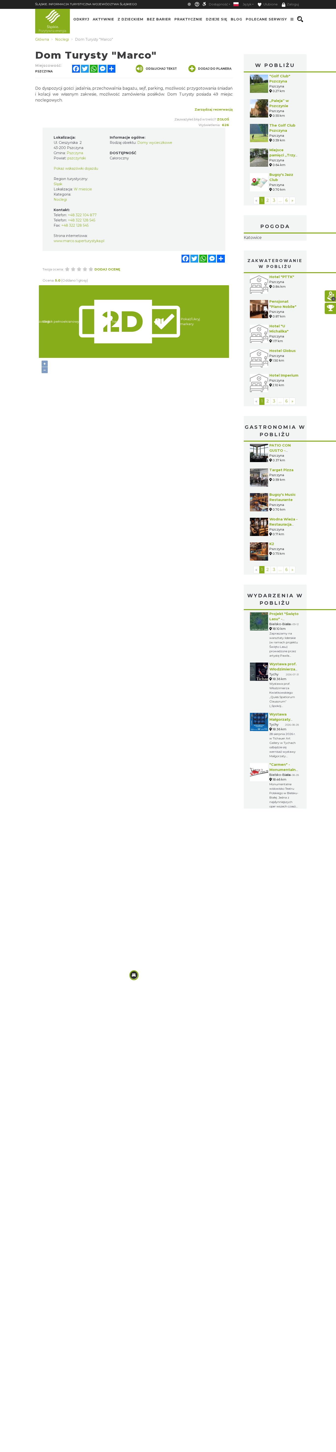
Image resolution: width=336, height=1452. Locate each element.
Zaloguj (293, 4)
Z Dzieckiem (130, 19)
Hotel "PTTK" (281, 308)
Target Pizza (281, 501)
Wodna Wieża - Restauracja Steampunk (283, 555)
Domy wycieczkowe (154, 142)
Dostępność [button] (218, 4)
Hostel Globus (282, 382)
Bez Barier (159, 19)
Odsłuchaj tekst (161, 68)
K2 (271, 575)
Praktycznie (188, 19)
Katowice (275, 253)
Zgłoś (223, 119)
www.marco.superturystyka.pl (79, 241)
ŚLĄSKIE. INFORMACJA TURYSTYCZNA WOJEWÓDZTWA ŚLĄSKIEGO (86, 4)
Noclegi (60, 199)
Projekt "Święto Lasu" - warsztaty (284, 650)
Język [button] (247, 4)
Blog (236, 19)
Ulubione (270, 4)
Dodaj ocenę (107, 269)
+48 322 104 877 (82, 215)
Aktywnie (103, 19)
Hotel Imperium (283, 406)
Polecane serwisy (266, 19)
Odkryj (81, 19)
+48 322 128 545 (81, 220)
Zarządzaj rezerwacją (214, 109)
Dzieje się (216, 19)
